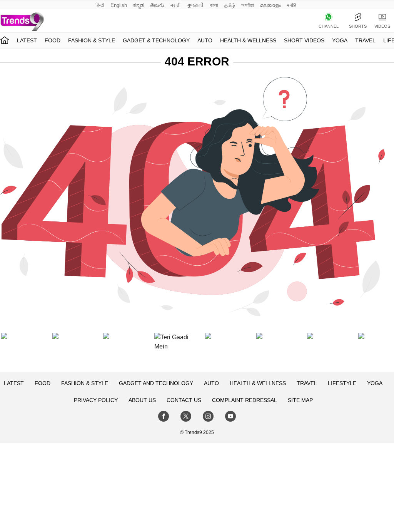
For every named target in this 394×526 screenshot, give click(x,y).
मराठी (175, 5)
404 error (197, 61)
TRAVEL (365, 40)
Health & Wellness (248, 40)
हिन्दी (99, 5)
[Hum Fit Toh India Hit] (69, 350)
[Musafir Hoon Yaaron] (120, 350)
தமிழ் (229, 5)
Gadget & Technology (156, 40)
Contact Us (184, 400)
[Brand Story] (273, 350)
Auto (204, 40)
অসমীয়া (247, 5)
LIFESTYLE (342, 383)
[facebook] (163, 416)
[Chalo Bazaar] (324, 350)
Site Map (300, 400)
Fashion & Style (91, 40)
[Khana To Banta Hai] (375, 350)
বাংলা (214, 5)
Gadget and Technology (156, 383)
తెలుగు (157, 5)
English (118, 5)
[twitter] (185, 416)
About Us (142, 400)
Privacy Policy (96, 400)
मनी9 (291, 5)
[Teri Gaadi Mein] (171, 350)
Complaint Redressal (244, 400)
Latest (27, 40)
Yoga (339, 40)
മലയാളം (270, 5)
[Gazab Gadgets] (222, 350)
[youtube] (230, 416)
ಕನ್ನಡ (138, 5)
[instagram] (208, 416)
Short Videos (304, 40)
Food (52, 40)
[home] (4, 40)
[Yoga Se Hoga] (18, 350)
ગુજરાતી (195, 5)
